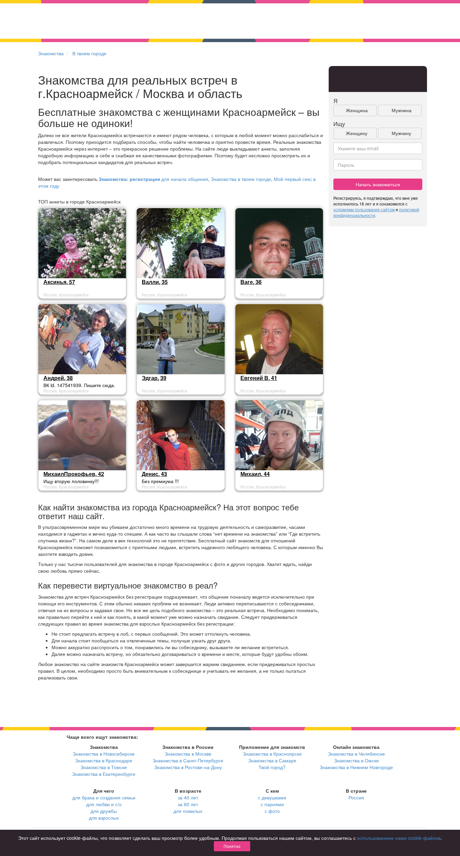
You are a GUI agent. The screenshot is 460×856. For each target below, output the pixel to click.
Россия (356, 797)
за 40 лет (188, 797)
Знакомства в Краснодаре (103, 760)
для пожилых (187, 810)
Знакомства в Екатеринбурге (103, 773)
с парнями (272, 804)
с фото (272, 810)
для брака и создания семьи (103, 797)
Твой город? (272, 767)
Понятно (232, 846)
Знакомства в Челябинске (356, 753)
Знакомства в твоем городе (241, 179)
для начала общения (153, 179)
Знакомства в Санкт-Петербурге (188, 760)
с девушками (272, 797)
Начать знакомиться (378, 184)
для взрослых (104, 817)
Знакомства (51, 53)
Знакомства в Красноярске (272, 753)
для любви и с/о (104, 804)
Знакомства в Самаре (272, 760)
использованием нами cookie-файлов (398, 837)
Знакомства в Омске (356, 760)
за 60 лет (188, 804)
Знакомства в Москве (188, 753)
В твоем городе (89, 53)
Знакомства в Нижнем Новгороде (356, 767)
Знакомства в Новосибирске (104, 753)
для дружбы (104, 810)
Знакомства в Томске (103, 767)
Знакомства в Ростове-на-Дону (188, 767)
